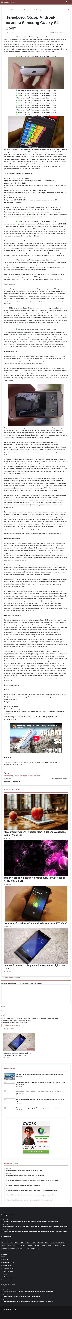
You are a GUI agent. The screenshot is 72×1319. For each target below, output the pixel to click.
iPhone (33, 1242)
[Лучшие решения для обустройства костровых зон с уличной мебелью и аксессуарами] (9, 1110)
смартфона (34, 1248)
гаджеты (23, 1245)
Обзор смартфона (13, 1245)
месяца (50, 1245)
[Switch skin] (66, 3)
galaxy (16, 1242)
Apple (10, 1242)
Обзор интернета (8, 1271)
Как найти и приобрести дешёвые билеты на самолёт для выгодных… (39, 1074)
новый (63, 1245)
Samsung (40, 1242)
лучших (44, 1245)
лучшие (37, 1245)
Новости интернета (8, 1268)
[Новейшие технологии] (8, 2)
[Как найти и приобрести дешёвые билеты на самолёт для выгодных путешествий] (9, 1076)
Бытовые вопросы (8, 1262)
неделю (57, 1245)
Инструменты (60, 1242)
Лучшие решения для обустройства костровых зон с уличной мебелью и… (41, 1108)
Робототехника (7, 1277)
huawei (22, 1242)
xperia (52, 1242)
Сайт (2, 1015)
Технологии (6, 1280)
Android (4, 1242)
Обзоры (5, 1274)
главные (30, 1245)
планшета (12, 1248)
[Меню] (70, 3)
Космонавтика (7, 1265)
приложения (21, 1248)
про (28, 1248)
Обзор (4, 1245)
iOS (28, 1242)
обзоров (4, 1248)
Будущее (5, 1259)
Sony (46, 1242)
